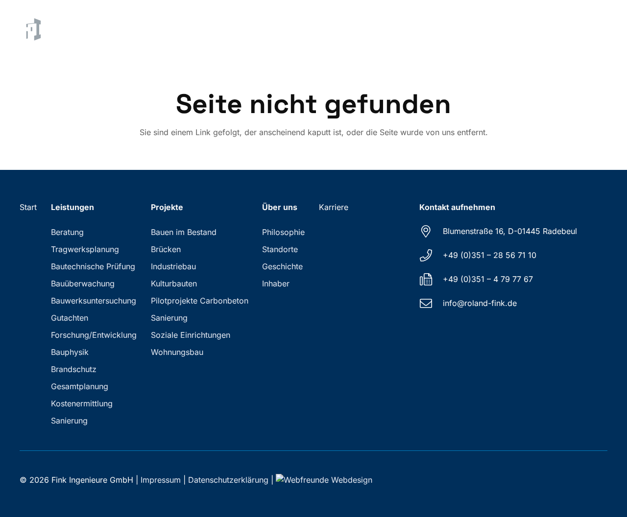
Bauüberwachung (83, 283)
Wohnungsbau (177, 352)
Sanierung (69, 420)
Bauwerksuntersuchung (93, 301)
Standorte (280, 249)
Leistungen (72, 207)
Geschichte (282, 266)
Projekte (167, 207)
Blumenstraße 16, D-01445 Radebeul (510, 231)
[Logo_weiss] (32, 29)
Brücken (166, 249)
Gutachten (69, 318)
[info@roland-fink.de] (431, 303)
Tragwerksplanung (85, 249)
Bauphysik (70, 352)
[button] (323, 29)
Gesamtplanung (79, 386)
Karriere (333, 207)
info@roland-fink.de (480, 303)
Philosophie (283, 232)
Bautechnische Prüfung (93, 266)
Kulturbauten (174, 283)
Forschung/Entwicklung (94, 335)
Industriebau (173, 266)
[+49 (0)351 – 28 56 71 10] (431, 255)
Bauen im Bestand (184, 232)
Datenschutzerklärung (228, 480)
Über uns (279, 207)
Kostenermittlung (82, 403)
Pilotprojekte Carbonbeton (199, 301)
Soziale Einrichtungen (190, 335)
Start (28, 207)
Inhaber (275, 283)
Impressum (161, 480)
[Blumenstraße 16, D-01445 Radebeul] (431, 231)
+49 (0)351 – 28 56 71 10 (489, 255)
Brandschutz (73, 369)
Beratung (67, 232)
